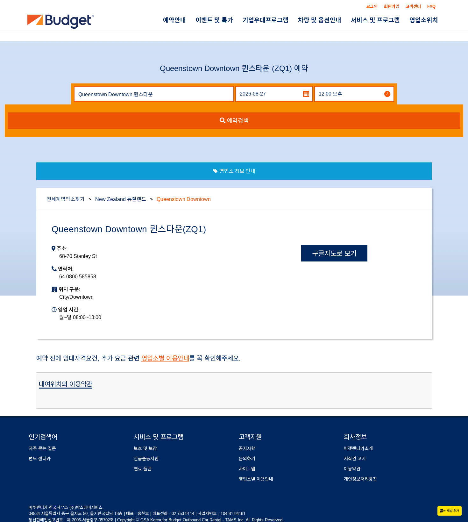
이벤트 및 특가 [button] (234, 20)
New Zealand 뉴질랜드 (120, 199)
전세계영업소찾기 (65, 199)
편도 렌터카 (40, 458)
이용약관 (352, 468)
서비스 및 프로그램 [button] (382, 20)
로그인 (372, 6)
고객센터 (413, 6)
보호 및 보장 (145, 448)
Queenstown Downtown (184, 199)
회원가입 (391, 6)
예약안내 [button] (199, 20)
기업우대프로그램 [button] (281, 20)
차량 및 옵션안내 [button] (330, 20)
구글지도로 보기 (334, 253)
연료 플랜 (143, 468)
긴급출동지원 (146, 458)
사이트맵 (247, 468)
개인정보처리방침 (360, 479)
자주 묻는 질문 (42, 448)
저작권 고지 (355, 458)
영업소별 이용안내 (165, 358)
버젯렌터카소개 (358, 448)
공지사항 (247, 448)
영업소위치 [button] (426, 20)
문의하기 (247, 458)
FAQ (431, 6)
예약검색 (237, 121)
